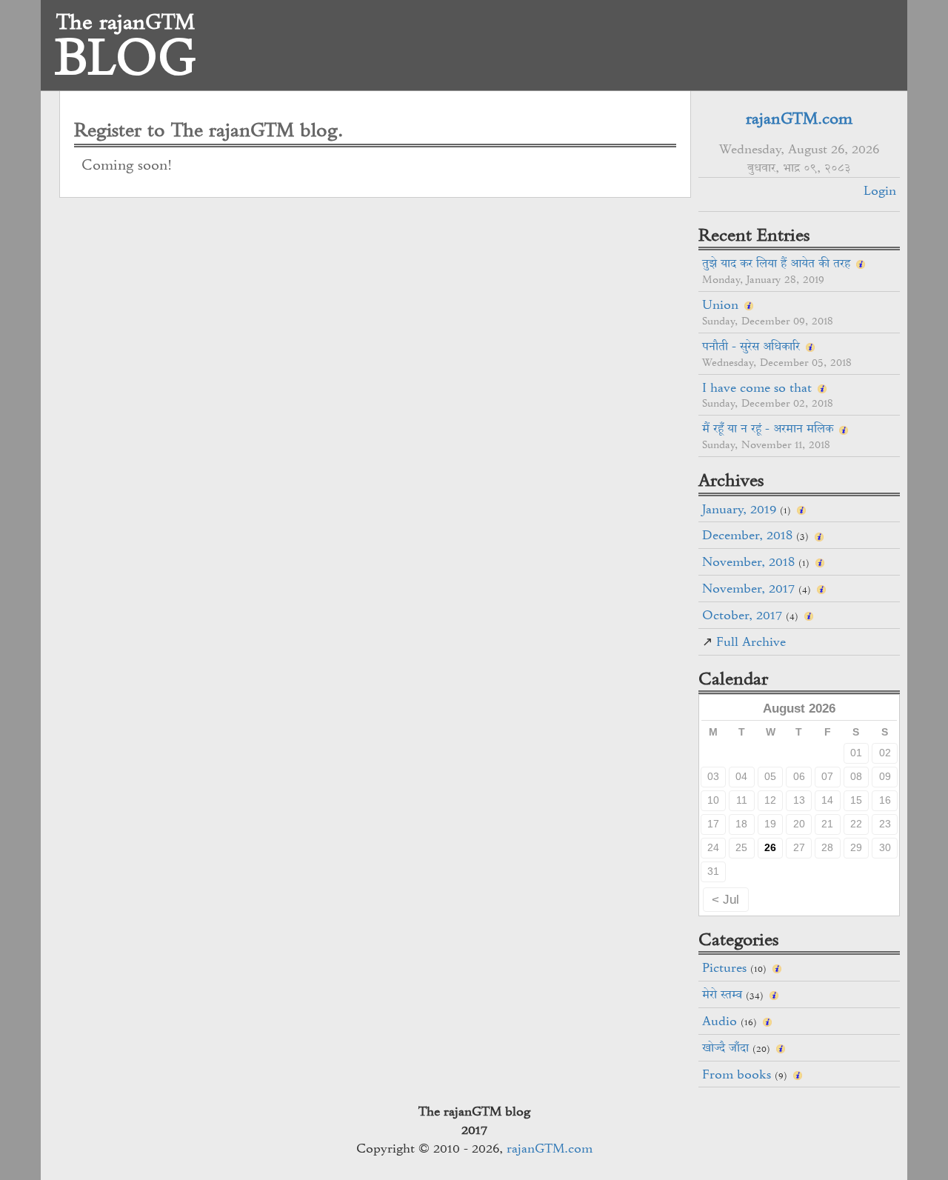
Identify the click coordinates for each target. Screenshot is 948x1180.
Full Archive (751, 641)
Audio (719, 1020)
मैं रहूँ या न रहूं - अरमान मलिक (767, 428)
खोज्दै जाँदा (725, 1047)
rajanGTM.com (799, 118)
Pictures (724, 967)
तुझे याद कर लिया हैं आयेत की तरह (776, 263)
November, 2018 (748, 561)
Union (720, 304)
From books (736, 1074)
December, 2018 (747, 534)
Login (880, 190)
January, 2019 (739, 509)
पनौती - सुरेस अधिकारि (751, 346)
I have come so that (757, 387)
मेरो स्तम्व (722, 994)
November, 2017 (748, 588)
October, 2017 (742, 614)
